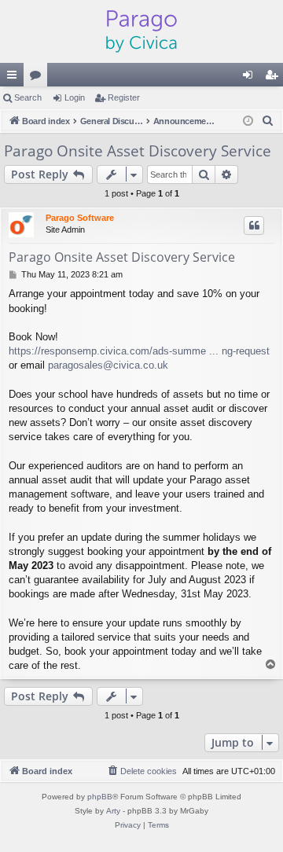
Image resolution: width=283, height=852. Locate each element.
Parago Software (80, 217)
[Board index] (141, 31)
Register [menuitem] (274, 77)
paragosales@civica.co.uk (108, 365)
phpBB (99, 796)
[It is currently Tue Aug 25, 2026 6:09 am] (248, 121)
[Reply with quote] (254, 225)
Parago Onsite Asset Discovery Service (137, 151)
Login (74, 97)
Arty (113, 810)
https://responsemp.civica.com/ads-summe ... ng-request (139, 351)
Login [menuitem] (250, 77)
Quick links (15, 77)
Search (28, 97)
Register (124, 97)
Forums (38, 77)
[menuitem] (268, 121)
